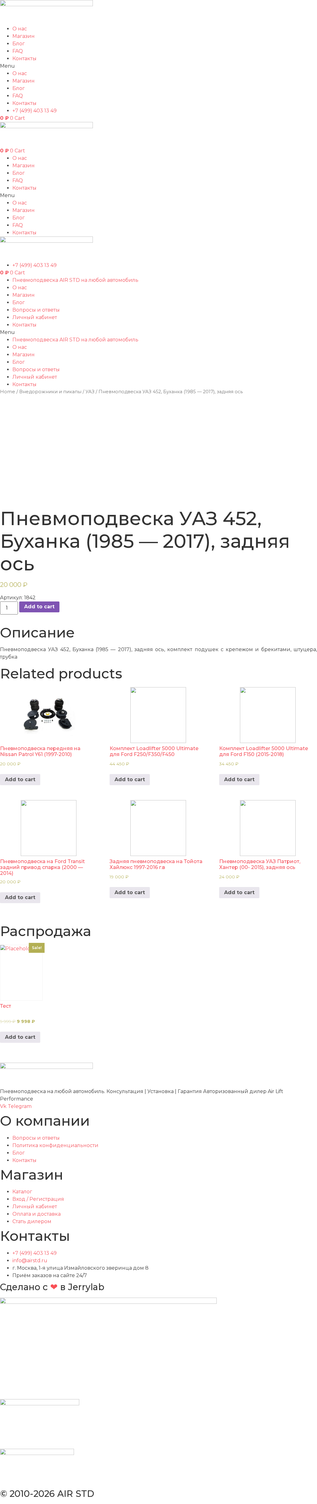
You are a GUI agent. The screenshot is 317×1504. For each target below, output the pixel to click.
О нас (19, 29)
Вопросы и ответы (36, 310)
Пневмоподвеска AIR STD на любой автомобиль (75, 280)
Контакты (24, 58)
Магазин (23, 295)
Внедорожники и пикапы (50, 391)
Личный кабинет (34, 317)
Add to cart (39, 607)
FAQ (17, 51)
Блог (18, 44)
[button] (158, 66)
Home (7, 391)
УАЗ (89, 391)
